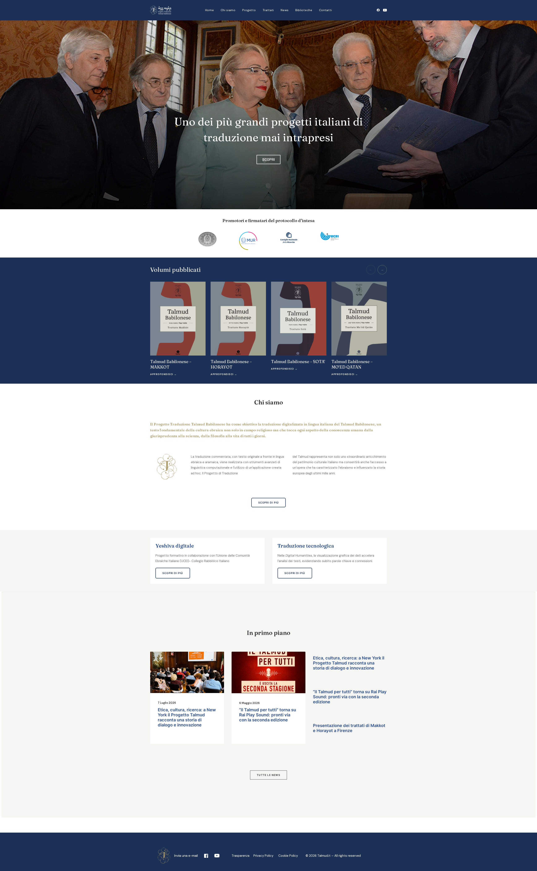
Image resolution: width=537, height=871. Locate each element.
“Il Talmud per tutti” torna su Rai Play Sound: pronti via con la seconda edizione (267, 714)
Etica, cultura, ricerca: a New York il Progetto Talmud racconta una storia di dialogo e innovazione (187, 717)
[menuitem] (209, 10)
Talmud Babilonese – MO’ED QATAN (352, 364)
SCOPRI (268, 159)
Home (209, 10)
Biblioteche (303, 10)
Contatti (325, 10)
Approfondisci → (163, 374)
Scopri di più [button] (268, 502)
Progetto (249, 10)
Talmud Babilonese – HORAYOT (231, 364)
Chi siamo (228, 10)
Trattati (268, 10)
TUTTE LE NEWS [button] (268, 775)
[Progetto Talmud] (160, 10)
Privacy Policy (265, 856)
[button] (379, 10)
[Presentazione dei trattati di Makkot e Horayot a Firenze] (350, 735)
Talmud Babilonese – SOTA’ (298, 361)
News (285, 10)
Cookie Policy (288, 856)
